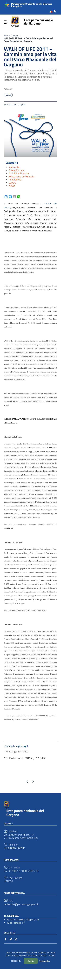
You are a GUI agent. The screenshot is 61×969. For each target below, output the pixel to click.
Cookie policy (44, 960)
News (15, 35)
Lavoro (12, 182)
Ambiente (14, 167)
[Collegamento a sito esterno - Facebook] (5, 939)
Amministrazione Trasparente (23, 919)
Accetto (31, 960)
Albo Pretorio (14, 923)
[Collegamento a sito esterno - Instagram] (16, 939)
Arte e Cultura (16, 170)
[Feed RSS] (55, 11)
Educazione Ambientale (21, 176)
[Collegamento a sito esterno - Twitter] (10, 939)
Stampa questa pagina (14, 104)
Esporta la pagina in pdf (17, 746)
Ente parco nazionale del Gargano (38, 21)
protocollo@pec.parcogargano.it (21, 904)
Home (7, 35)
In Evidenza (15, 179)
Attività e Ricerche (19, 173)
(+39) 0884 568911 (15, 848)
